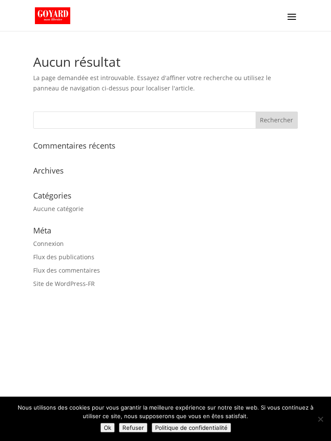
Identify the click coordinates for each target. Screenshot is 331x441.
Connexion (48, 243)
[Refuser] (320, 419)
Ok (107, 427)
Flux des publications (63, 257)
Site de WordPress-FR (64, 284)
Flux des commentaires (66, 270)
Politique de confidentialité (191, 427)
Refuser (133, 427)
